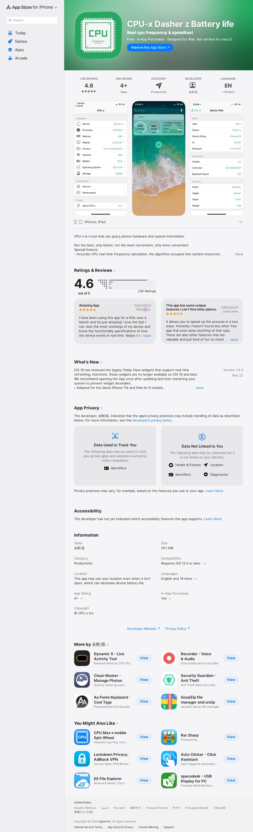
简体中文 (135, 808)
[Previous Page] (69, 85)
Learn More (214, 491)
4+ (76, 598)
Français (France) (157, 808)
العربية (105, 808)
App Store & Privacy (120, 827)
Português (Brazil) (196, 808)
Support (169, 827)
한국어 (176, 808)
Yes (164, 598)
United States (82, 802)
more (239, 254)
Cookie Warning (148, 827)
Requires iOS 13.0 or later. (181, 563)
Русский (119, 808)
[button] (32, 33)
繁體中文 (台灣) (83, 812)
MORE (147, 336)
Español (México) (85, 808)
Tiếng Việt (219, 808)
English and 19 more (176, 578)
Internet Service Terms (88, 827)
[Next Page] (248, 85)
